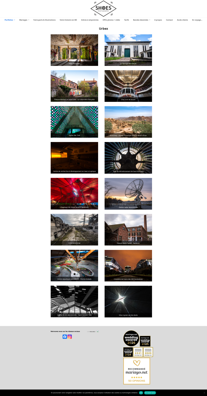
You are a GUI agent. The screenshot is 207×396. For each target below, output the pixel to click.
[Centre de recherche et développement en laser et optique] (74, 158)
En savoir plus (150, 393)
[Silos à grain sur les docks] (128, 301)
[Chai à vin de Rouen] (128, 86)
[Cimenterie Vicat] (74, 229)
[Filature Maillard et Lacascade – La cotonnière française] (74, 86)
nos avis (92, 331)
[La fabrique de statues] (128, 50)
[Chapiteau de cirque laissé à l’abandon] (74, 194)
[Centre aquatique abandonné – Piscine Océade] (74, 265)
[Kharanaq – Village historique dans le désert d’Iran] (128, 122)
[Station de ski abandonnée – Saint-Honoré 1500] (74, 301)
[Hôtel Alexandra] (74, 50)
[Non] (204, 393)
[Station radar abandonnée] (128, 194)
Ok (141, 393)
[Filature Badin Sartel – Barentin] (128, 230)
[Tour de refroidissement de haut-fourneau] (128, 158)
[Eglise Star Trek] (74, 122)
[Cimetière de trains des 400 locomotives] (128, 265)
